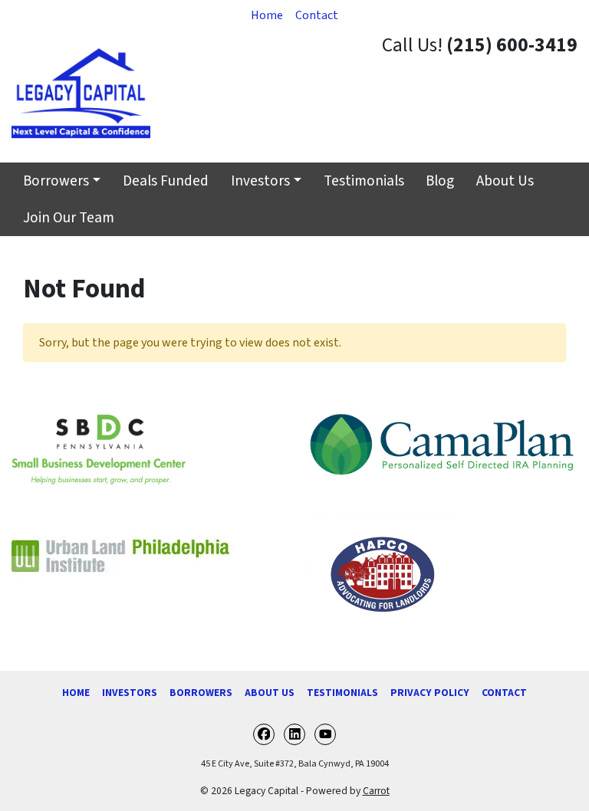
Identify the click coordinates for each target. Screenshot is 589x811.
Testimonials (364, 181)
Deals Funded (166, 181)
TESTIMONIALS (342, 692)
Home (267, 15)
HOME (76, 692)
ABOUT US (269, 692)
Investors (260, 181)
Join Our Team (68, 217)
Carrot (376, 790)
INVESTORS (129, 692)
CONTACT (504, 692)
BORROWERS (200, 692)
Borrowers (56, 181)
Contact (316, 15)
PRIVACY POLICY (429, 692)
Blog (440, 181)
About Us (505, 181)
